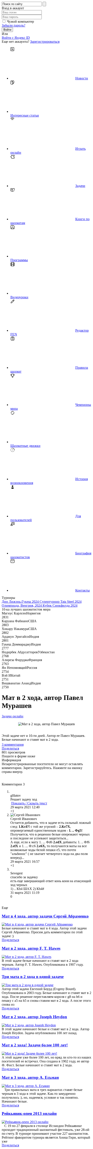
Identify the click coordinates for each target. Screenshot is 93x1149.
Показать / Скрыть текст (29, 803)
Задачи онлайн (12, 716)
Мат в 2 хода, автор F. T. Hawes (31, 948)
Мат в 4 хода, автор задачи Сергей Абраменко (45, 916)
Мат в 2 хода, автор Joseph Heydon (34, 1016)
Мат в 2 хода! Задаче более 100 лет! (35, 1045)
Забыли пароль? (13, 25)
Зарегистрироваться (44, 41)
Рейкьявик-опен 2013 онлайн (29, 1113)
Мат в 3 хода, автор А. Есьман (30, 1077)
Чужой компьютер (20, 21)
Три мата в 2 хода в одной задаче (33, 976)
